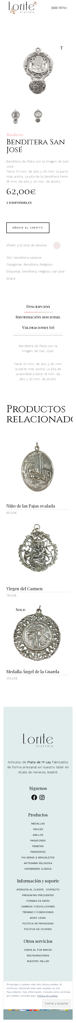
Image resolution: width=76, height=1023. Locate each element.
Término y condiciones (38, 912)
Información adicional (38, 317)
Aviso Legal (38, 917)
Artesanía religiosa (38, 863)
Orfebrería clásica (38, 868)
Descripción (38, 306)
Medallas (38, 823)
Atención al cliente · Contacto (38, 889)
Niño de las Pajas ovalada (30, 506)
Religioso (46, 264)
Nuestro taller (38, 961)
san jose (58, 271)
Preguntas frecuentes (38, 895)
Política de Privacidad (38, 923)
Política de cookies (47, 995)
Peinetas (38, 846)
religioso (44, 271)
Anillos (38, 834)
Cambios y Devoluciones (38, 906)
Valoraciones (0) (38, 327)
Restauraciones (38, 955)
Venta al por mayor (38, 949)
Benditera (31, 264)
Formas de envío (38, 900)
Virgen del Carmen (24, 588)
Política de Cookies (38, 929)
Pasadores (38, 840)
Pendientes (38, 851)
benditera (29, 271)
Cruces (38, 829)
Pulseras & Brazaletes (38, 857)
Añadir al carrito (27, 227)
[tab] (38, 306)
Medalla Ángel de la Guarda (32, 671)
